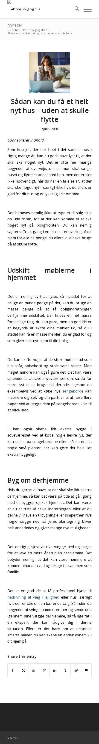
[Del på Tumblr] (65, 670)
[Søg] (74, 9)
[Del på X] (23, 670)
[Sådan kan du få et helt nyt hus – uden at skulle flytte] (49, 72)
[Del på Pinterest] (44, 670)
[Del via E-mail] (86, 670)
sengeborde (72, 391)
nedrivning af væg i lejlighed (33, 597)
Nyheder (14, 25)
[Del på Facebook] (13, 670)
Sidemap (12, 738)
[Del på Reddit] (76, 670)
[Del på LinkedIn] (55, 670)
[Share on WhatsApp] (34, 670)
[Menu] (85, 9)
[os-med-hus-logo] (41, 9)
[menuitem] (74, 9)
